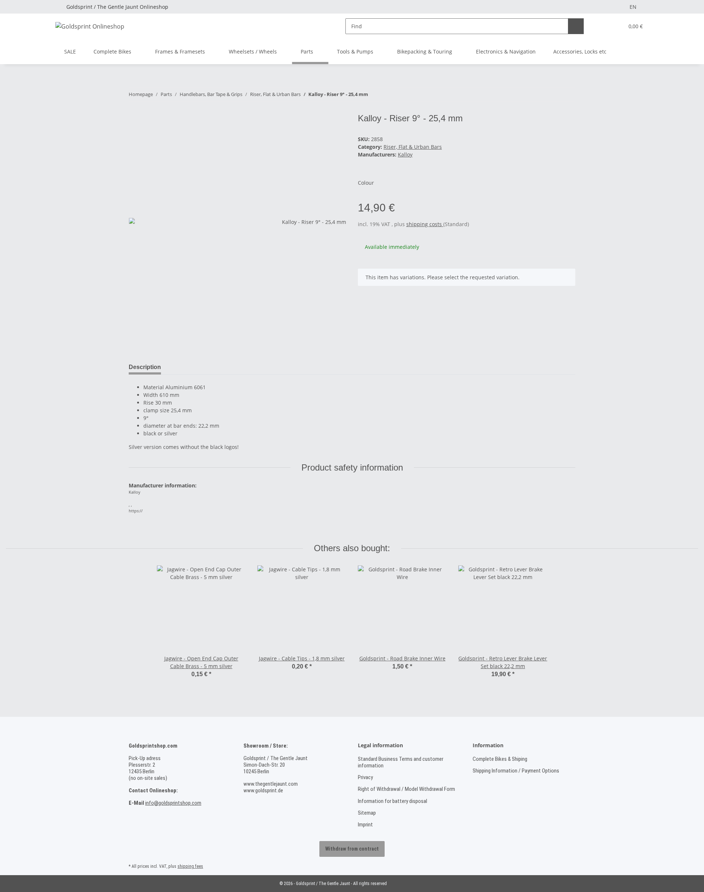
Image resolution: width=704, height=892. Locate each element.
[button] (603, 26)
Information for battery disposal (392, 801)
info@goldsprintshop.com (173, 803)
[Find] (576, 26)
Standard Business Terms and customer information (400, 762)
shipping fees (190, 866)
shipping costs (424, 224)
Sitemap (367, 813)
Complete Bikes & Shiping (500, 759)
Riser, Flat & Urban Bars (413, 146)
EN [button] (633, 6)
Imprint (365, 824)
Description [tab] (145, 367)
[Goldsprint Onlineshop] (89, 26)
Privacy (365, 777)
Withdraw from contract (352, 849)
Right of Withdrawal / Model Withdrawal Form (406, 789)
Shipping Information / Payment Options (516, 770)
